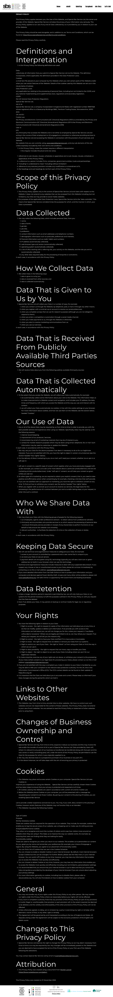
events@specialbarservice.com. (58, 570)
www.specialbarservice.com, (57, 143)
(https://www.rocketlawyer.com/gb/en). (33, 972)
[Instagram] (54, 987)
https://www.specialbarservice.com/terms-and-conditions (44, 35)
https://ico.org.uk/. (25, 673)
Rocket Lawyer (65, 970)
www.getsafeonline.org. (27, 578)
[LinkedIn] (58, 987)
